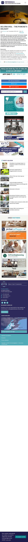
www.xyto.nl (5, 297)
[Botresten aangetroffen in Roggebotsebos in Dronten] (4, 172)
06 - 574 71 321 (19, 74)
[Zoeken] (25, 91)
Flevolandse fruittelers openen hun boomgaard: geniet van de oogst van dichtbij (18, 197)
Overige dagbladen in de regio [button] (8, 331)
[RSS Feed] (7, 302)
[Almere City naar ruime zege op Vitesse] (4, 178)
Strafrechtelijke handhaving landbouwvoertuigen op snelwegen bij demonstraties (18, 184)
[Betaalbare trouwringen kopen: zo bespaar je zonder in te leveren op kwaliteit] (4, 165)
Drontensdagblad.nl (10, 2)
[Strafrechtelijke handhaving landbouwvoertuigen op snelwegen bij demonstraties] (4, 185)
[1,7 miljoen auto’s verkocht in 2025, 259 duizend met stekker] (4, 204)
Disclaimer (3, 337)
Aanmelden (4, 312)
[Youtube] (5, 302)
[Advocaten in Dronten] (4, 191)
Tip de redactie (15, 86)
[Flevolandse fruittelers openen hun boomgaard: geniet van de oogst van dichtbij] (4, 198)
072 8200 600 (6, 294)
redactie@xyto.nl (6, 295)
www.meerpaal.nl (20, 53)
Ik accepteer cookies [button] (20, 536)
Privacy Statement (5, 340)
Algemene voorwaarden (6, 335)
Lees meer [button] (8, 539)
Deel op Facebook (15, 80)
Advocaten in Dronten (15, 189)
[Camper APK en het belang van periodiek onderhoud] (4, 211)
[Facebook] (2, 302)
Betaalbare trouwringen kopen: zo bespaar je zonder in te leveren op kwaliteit (17, 165)
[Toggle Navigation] (25, 3)
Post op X (14, 83)
